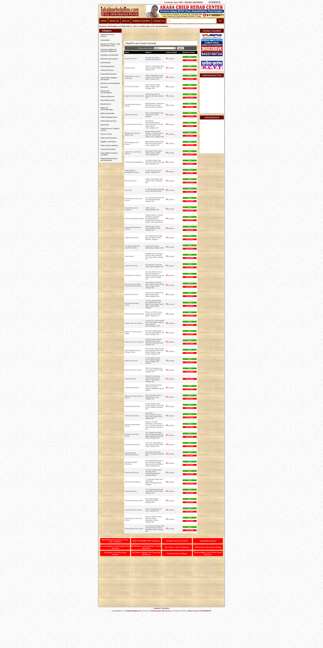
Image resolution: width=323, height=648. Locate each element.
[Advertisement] (313, 39)
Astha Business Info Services (160, 611)
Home (104, 21)
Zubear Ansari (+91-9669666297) (199, 611)
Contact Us (158, 21)
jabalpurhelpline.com (133, 611)
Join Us (125, 21)
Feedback (157, 608)
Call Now (171, 59)
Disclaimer (166, 608)
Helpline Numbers (141, 21)
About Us (114, 21)
